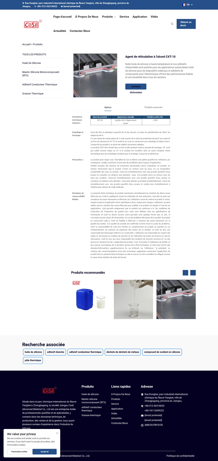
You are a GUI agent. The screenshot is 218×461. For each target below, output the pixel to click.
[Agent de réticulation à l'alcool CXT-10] (176, 299)
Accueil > (27, 44)
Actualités (59, 31)
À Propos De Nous (86, 16)
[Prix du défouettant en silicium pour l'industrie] (90, 299)
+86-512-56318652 (47, 6)
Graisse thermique (32, 93)
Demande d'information (136, 87)
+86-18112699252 (154, 410)
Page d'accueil (62, 16)
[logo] (34, 23)
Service (124, 16)
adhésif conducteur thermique (39, 84)
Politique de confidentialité (180, 455)
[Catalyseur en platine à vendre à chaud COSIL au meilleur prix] (133, 299)
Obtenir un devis (185, 24)
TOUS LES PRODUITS (34, 54)
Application (140, 16)
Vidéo (154, 16)
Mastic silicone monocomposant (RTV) (40, 74)
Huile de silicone (31, 62)
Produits (107, 16)
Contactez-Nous (80, 31)
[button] (185, 272)
